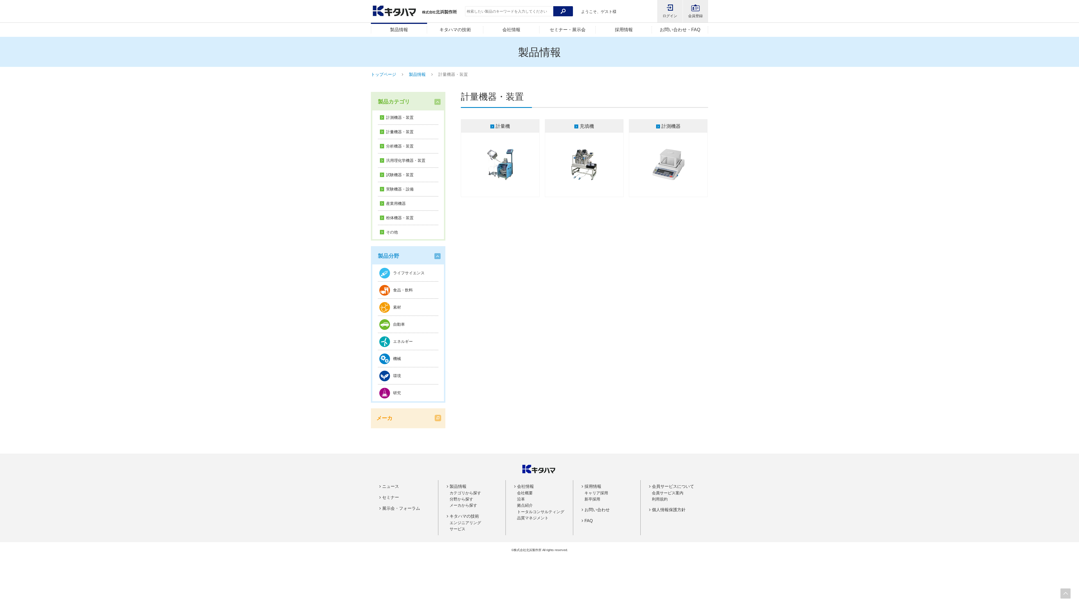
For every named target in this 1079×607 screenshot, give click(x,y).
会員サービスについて (673, 486)
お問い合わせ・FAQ (680, 29)
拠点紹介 (525, 505)
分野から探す (461, 499)
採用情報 (624, 29)
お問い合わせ (597, 509)
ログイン (670, 16)
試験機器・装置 (400, 175)
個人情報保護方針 (669, 509)
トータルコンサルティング (540, 511)
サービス (457, 529)
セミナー (390, 497)
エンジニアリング (465, 522)
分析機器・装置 (400, 146)
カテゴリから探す (465, 493)
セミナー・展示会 (568, 29)
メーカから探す (463, 505)
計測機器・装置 (400, 117)
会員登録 (695, 16)
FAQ (588, 520)
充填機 (587, 126)
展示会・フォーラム (401, 508)
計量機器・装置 (400, 132)
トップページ (383, 74)
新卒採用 (592, 499)
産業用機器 (396, 203)
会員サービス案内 (667, 493)
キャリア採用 (596, 493)
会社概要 (525, 493)
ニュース (390, 486)
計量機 (503, 126)
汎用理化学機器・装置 (405, 160)
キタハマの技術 (455, 29)
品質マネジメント (532, 518)
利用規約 (660, 499)
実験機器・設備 (400, 189)
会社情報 (511, 29)
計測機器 (671, 126)
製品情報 (399, 29)
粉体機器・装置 (400, 218)
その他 (392, 232)
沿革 (521, 499)
